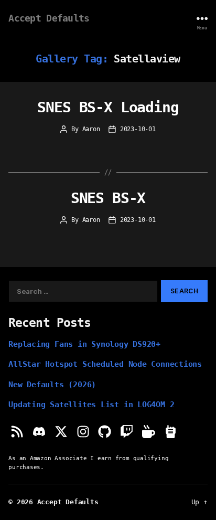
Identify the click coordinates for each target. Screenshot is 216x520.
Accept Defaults (48, 18)
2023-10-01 (138, 129)
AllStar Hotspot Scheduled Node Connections (105, 363)
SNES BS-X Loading (107, 107)
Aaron (91, 129)
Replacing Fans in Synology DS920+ (84, 343)
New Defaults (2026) (52, 384)
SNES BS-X (108, 198)
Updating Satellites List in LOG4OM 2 (91, 404)
